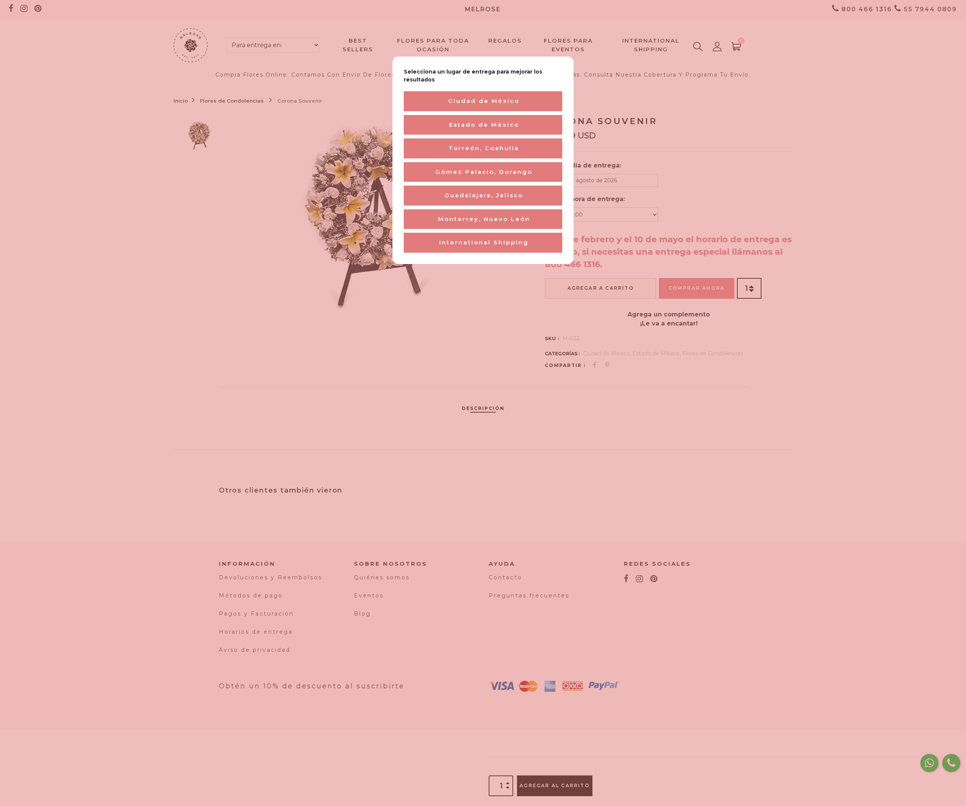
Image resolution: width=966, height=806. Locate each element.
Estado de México (484, 124)
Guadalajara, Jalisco (484, 195)
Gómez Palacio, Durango (483, 171)
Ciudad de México (484, 100)
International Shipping (484, 242)
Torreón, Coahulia (484, 148)
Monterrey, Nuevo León (484, 219)
